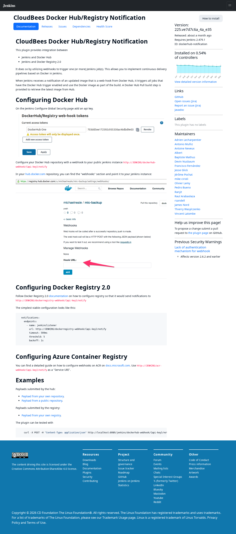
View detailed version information (196, 81)
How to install (210, 18)
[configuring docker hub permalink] (90, 99)
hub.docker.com (35, 174)
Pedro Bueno (183, 187)
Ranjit (178, 192)
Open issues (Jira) (186, 101)
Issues (63, 26)
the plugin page (198, 233)
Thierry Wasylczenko (187, 209)
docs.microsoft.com (118, 365)
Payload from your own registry (41, 415)
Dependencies (81, 26)
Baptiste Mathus (185, 157)
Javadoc (179, 110)
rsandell (180, 200)
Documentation (26, 26)
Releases (47, 26)
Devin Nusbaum (185, 161)
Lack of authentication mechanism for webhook (192, 249)
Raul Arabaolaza (185, 196)
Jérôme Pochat (184, 174)
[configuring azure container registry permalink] (130, 356)
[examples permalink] (47, 380)
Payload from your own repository (43, 396)
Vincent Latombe (185, 213)
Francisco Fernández (187, 166)
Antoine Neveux (184, 148)
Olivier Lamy (182, 183)
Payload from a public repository (42, 400)
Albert (178, 152)
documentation (58, 296)
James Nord (182, 205)
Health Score (104, 26)
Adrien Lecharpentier (188, 140)
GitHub (179, 97)
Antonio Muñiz (184, 144)
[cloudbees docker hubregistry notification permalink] (151, 41)
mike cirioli (181, 179)
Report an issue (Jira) (188, 105)
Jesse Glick (181, 170)
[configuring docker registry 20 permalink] (113, 287)
